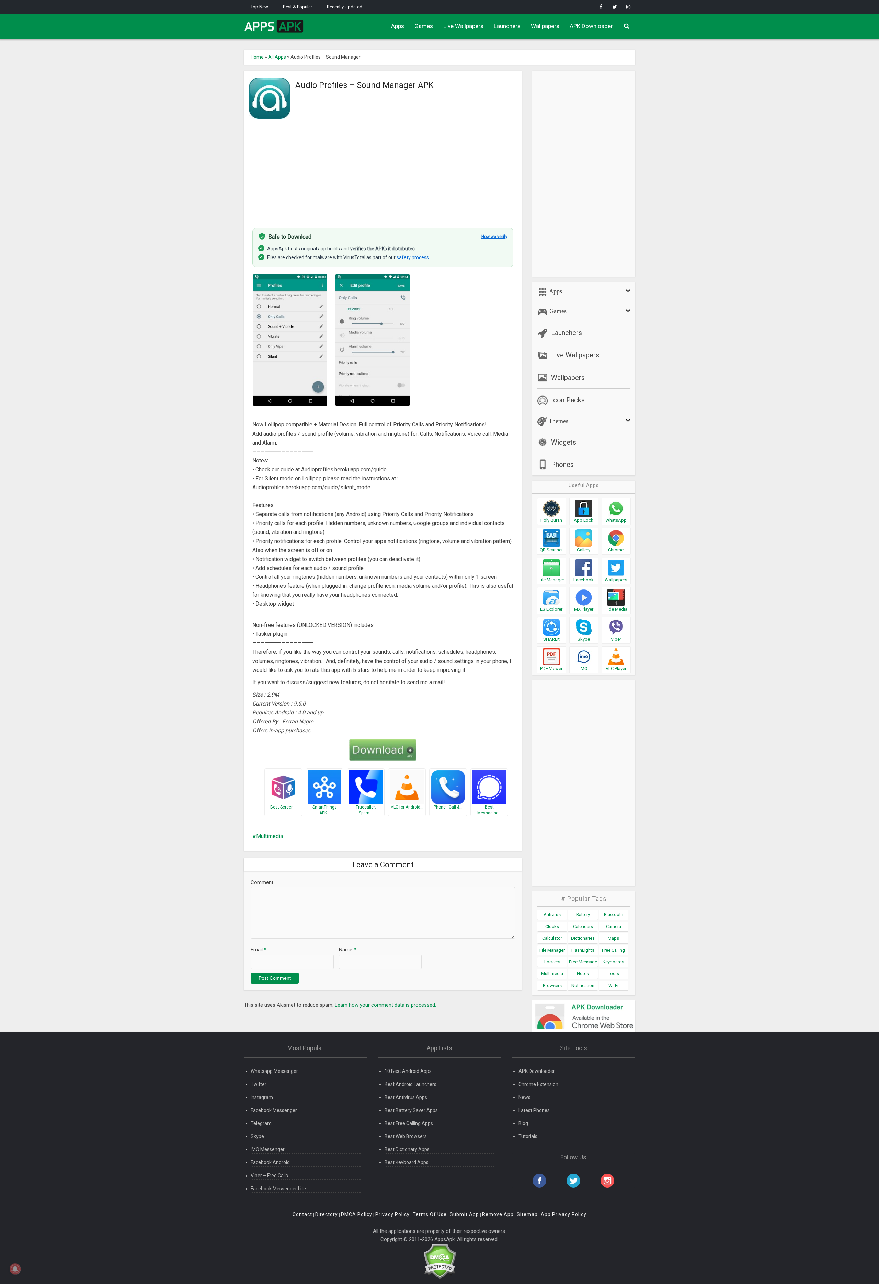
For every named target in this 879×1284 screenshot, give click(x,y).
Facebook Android (270, 1162)
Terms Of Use (430, 1214)
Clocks (552, 926)
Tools (613, 973)
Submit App (464, 1214)
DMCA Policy (356, 1214)
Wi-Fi (613, 985)
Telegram (261, 1123)
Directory (326, 1214)
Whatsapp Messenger (274, 1071)
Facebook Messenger (274, 1110)
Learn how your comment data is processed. (385, 1005)
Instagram (262, 1097)
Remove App (498, 1214)
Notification (582, 985)
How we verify (494, 236)
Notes (583, 973)
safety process (413, 257)
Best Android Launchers (410, 1084)
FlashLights (582, 950)
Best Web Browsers (406, 1136)
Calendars (583, 926)
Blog (523, 1123)
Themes (557, 420)
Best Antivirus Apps (406, 1097)
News (524, 1097)
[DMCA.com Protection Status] (439, 1261)
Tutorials (527, 1136)
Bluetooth (613, 914)
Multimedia (269, 836)
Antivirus (552, 914)
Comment (262, 882)
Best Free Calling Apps (409, 1123)
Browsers (552, 985)
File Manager (552, 950)
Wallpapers (545, 26)
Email (258, 950)
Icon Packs (568, 400)
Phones (562, 464)
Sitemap (527, 1214)
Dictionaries (583, 938)
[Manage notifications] (15, 1268)
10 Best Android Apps (408, 1071)
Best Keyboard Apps (407, 1162)
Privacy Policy (392, 1214)
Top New (259, 6)
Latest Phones (534, 1110)
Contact (302, 1214)
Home (257, 57)
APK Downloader (591, 26)
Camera (613, 926)
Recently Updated (344, 6)
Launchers (507, 26)
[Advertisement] (383, 169)
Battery (583, 914)
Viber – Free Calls (269, 1175)
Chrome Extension (538, 1084)
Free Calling (613, 950)
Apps (397, 26)
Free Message (583, 961)
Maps (613, 938)
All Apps (277, 57)
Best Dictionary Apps (407, 1149)
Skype (257, 1136)
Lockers (552, 961)
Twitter (258, 1084)
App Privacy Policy (563, 1214)
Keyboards (613, 961)
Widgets (563, 442)
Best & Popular (297, 6)
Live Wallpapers (463, 26)
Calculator (552, 938)
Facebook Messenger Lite (278, 1188)
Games (423, 26)
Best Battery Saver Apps (411, 1110)
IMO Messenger (268, 1149)
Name (347, 950)
